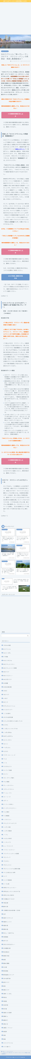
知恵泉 (5, 1001)
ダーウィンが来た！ (8, 804)
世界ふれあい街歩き (8, 895)
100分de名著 (7, 645)
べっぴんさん (6, 747)
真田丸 (5, 997)
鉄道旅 (5, 1031)
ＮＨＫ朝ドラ (6, 1046)
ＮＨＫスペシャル (5, 51)
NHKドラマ (6, 672)
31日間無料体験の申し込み (15, 115)
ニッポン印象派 (7, 831)
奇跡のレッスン (7, 922)
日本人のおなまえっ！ (9, 944)
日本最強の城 (6, 948)
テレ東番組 (6, 816)
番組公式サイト (20, 149)
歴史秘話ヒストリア (8, 975)
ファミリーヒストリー (9, 850)
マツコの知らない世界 (9, 872)
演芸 (4, 986)
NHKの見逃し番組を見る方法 (15, 277)
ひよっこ (5, 744)
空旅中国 (5, 1005)
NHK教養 (5, 683)
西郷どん (5, 1016)
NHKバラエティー (8, 675)
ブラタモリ (6, 861)
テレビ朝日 (6, 812)
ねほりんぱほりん (8, 736)
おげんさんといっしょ (9, 706)
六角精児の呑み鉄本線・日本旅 (11, 910)
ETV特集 (5, 657)
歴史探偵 (5, 971)
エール (5, 763)
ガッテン (5, 774)
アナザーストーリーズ (9, 755)
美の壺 (5, 1009)
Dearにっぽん (7, 653)
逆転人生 (5, 1024)
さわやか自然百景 (8, 717)
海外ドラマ (6, 982)
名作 (4, 914)
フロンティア (6, 857)
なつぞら (5, 725)
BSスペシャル (7, 649)
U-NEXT (5, 698)
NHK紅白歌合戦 (7, 687)
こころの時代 (6, 713)
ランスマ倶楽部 (7, 880)
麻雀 (4, 1039)
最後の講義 (6, 963)
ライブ (5, 876)
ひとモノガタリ (7, 740)
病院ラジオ (6, 990)
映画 (4, 959)
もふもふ (5, 751)
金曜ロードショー (8, 1028)
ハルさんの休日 (7, 838)
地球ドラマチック (8, 918)
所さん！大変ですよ (8, 933)
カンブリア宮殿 (7, 770)
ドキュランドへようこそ (9, 823)
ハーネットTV (7, 842)
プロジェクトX (7, 865)
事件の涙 (5, 906)
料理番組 (5, 937)
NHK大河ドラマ (7, 679)
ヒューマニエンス (8, 846)
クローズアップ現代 (8, 778)
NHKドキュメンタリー (9, 664)
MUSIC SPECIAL (7, 660)
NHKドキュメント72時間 (10, 668)
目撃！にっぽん (7, 993)
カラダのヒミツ (7, 766)
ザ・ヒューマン (7, 793)
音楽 (4, 1035)
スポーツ (5, 800)
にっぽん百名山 (7, 732)
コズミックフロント (8, 789)
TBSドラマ (6, 694)
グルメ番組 (6, 781)
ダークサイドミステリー (9, 808)
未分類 (5, 967)
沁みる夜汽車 (6, 978)
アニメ (5, 759)
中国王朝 (5, 903)
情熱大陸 (5, 929)
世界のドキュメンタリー (9, 887)
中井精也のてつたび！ (9, 899)
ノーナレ (5, 834)
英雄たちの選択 (7, 1012)
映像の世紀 (6, 956)
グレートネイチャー (8, 785)
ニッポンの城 (6, 827)
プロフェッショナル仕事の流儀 (11, 869)
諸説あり (5, 1020)
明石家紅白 (6, 952)
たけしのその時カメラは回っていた (12, 721)
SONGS (5, 691)
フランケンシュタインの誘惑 (11, 853)
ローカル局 (6, 884)
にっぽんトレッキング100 (10, 728)
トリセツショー (7, 819)
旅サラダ (5, 941)
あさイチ (5, 702)
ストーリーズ (6, 797)
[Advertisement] (15, 18)
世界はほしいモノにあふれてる (11, 891)
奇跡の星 (5, 925)
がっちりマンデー (8, 709)
